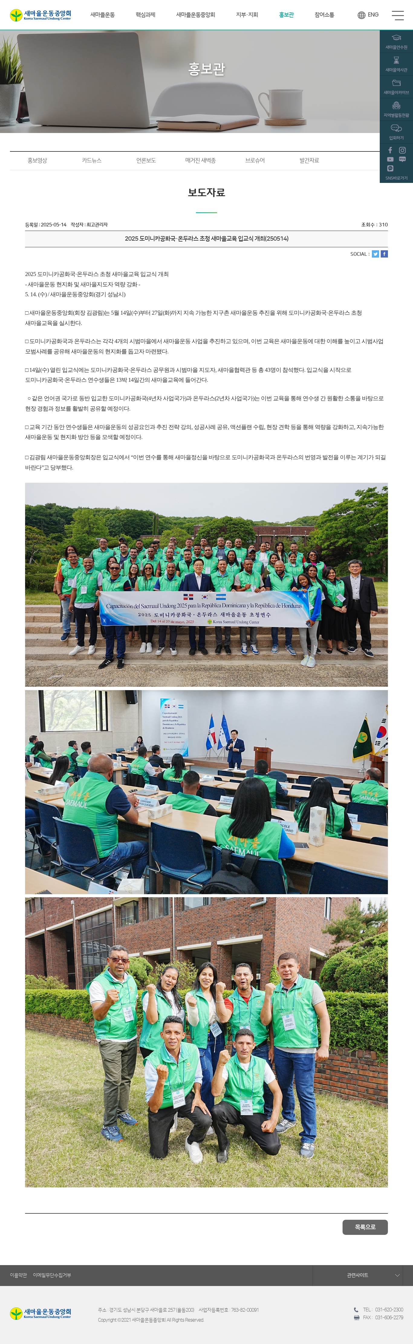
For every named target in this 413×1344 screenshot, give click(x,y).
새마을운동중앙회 (40, 15)
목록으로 (365, 1227)
